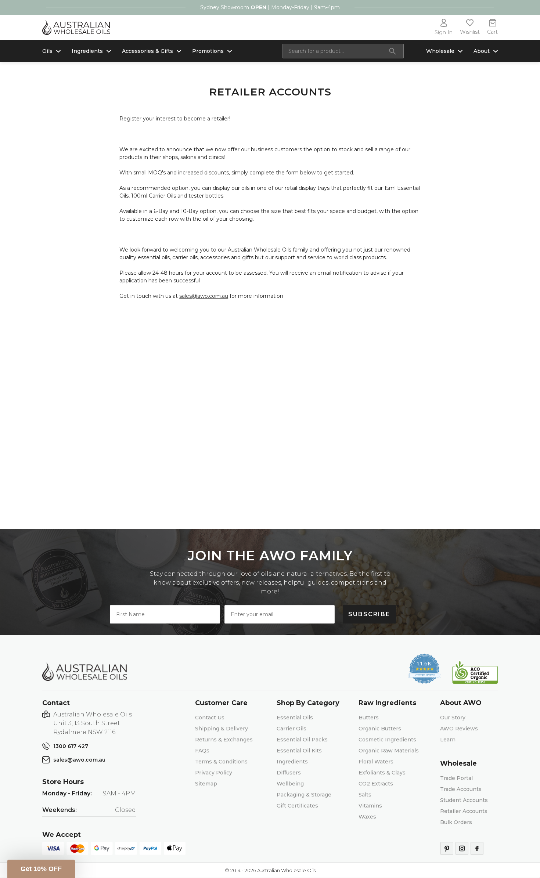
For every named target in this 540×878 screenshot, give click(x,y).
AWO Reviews (459, 728)
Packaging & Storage (304, 794)
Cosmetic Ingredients (387, 739)
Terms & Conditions (221, 761)
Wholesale (440, 51)
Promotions (208, 51)
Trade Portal (456, 778)
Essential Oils (295, 717)
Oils (47, 51)
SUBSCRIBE (369, 614)
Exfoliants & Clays (382, 772)
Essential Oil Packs (302, 739)
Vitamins (370, 805)
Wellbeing (290, 783)
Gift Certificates (297, 805)
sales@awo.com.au (203, 296)
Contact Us (209, 717)
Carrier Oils (291, 728)
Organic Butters (380, 728)
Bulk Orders (456, 822)
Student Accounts (464, 800)
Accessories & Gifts (147, 51)
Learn (448, 739)
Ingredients (87, 51)
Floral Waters (376, 761)
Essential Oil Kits (299, 750)
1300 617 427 (70, 746)
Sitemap (206, 783)
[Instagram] (462, 848)
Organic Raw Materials (389, 750)
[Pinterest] (446, 848)
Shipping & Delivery (221, 728)
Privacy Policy (213, 772)
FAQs (202, 750)
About (482, 51)
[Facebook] (477, 848)
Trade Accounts (461, 789)
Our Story (452, 717)
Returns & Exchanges (224, 739)
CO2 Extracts (376, 783)
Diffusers (289, 772)
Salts (365, 794)
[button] (41, 869)
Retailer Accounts (463, 811)
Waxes (367, 816)
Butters (369, 717)
